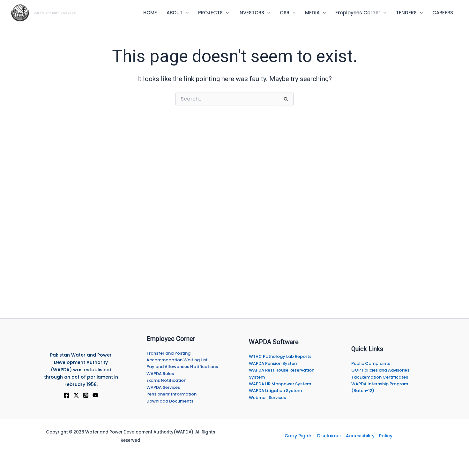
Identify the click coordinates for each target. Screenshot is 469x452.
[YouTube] (95, 395)
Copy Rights (299, 436)
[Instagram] (86, 395)
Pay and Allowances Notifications (182, 367)
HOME (150, 12)
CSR (284, 12)
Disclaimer (329, 436)
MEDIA (312, 12)
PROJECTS (210, 12)
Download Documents (169, 401)
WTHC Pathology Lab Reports (280, 356)
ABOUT (174, 12)
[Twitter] (76, 395)
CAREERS (442, 12)
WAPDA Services (163, 387)
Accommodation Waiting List (177, 360)
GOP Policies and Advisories (380, 370)
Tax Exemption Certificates (379, 377)
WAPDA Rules (160, 374)
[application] (185, 13)
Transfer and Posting (168, 353)
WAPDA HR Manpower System (280, 384)
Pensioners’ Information (171, 394)
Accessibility (360, 436)
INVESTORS (251, 12)
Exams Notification (166, 380)
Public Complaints (370, 363)
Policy (385, 436)
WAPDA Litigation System (275, 391)
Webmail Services (267, 398)
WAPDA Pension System (273, 363)
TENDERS (406, 12)
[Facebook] (67, 395)
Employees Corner (357, 12)
